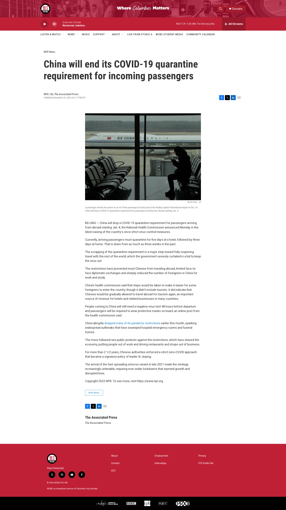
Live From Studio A (139, 34)
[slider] (59, 24)
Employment (161, 456)
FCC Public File (205, 463)
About (116, 34)
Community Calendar (200, 34)
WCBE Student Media (169, 34)
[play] (44, 24)
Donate (237, 8)
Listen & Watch (50, 34)
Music (86, 34)
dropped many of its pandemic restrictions (132, 323)
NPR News (49, 51)
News (71, 34)
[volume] (54, 24)
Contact (115, 463)
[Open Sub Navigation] (63, 34)
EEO (113, 470)
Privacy (202, 456)
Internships (160, 463)
